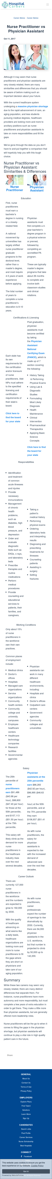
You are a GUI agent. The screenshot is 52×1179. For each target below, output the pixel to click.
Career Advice (19, 18)
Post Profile (26, 1133)
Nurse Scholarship (26, 1141)
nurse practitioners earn (12, 788)
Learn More (26, 1114)
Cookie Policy (37, 1165)
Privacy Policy (26, 1091)
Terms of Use (26, 1087)
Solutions (26, 1110)
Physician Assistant (37, 188)
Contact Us (26, 1082)
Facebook (28, 1156)
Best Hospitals (26, 1145)
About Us (26, 1078)
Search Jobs (26, 1129)
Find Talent (26, 1106)
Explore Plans (26, 1101)
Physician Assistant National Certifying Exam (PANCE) (36, 349)
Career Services (26, 1137)
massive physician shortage (33, 106)
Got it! (26, 1171)
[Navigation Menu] (47, 4)
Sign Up (26, 1118)
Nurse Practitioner (14, 188)
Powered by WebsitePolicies (13, 1175)
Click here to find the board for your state (13, 417)
